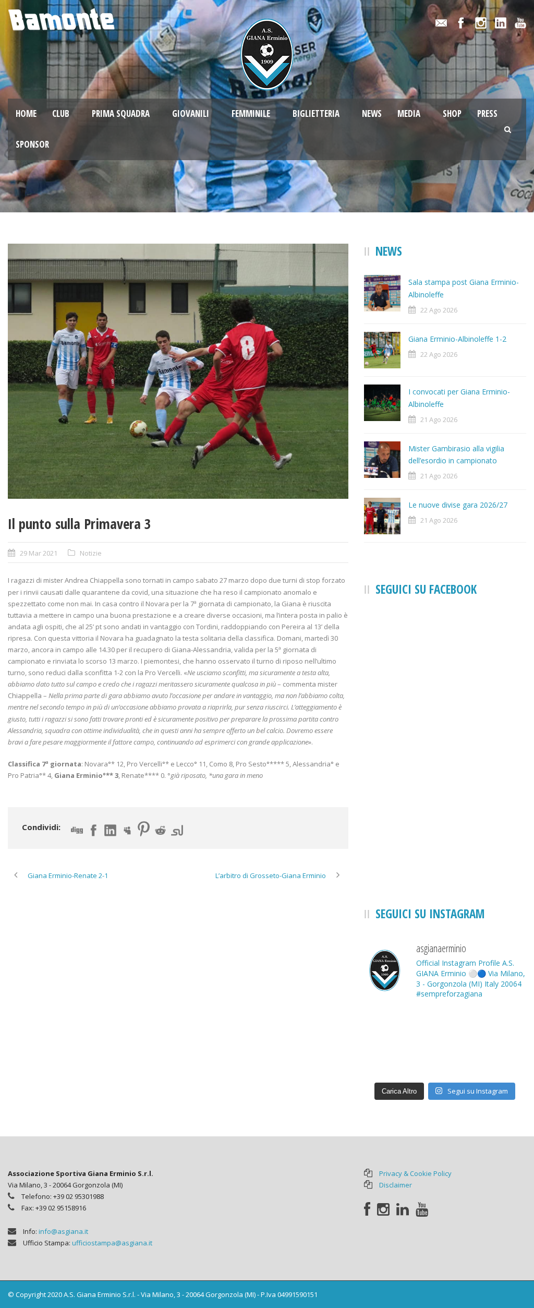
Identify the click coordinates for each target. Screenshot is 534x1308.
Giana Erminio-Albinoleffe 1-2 (457, 339)
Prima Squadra (121, 113)
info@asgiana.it (63, 1231)
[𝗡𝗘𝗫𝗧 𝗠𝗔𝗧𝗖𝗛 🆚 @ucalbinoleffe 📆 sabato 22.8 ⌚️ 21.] (445, 1059)
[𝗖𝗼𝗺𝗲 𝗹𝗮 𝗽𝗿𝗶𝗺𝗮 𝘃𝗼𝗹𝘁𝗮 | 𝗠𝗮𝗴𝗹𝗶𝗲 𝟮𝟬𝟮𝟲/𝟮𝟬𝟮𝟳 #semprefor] (501, 1026)
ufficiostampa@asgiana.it (112, 1242)
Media (408, 113)
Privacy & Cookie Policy (415, 1173)
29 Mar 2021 (38, 553)
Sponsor (32, 144)
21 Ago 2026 (438, 419)
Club (60, 113)
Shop (452, 113)
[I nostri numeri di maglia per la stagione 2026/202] (389, 1059)
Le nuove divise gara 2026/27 (457, 505)
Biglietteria (316, 113)
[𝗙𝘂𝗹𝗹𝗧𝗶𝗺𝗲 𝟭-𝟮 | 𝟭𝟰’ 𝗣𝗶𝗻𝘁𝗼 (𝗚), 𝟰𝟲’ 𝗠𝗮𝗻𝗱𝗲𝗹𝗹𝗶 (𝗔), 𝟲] (389, 1026)
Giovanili (190, 113)
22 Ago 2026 (438, 310)
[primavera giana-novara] (178, 371)
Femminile (251, 113)
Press (487, 113)
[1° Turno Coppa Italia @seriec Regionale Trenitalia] (501, 1059)
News (372, 113)
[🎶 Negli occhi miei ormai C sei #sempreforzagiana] (445, 1026)
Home (26, 113)
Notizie (91, 553)
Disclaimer (395, 1185)
